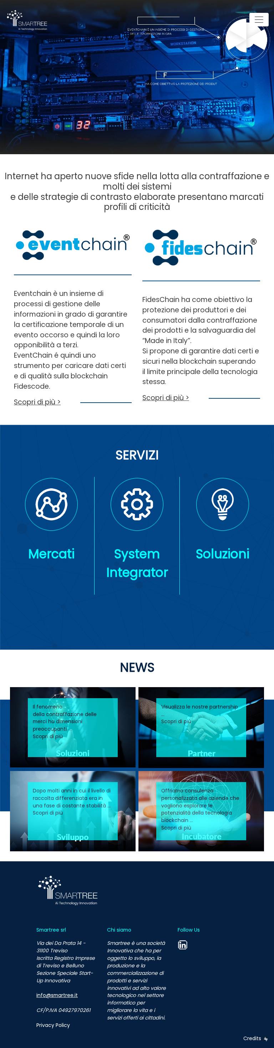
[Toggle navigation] (259, 19)
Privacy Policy (53, 1025)
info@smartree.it (57, 995)
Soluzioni (222, 554)
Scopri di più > (37, 402)
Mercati (51, 554)
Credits (253, 1038)
